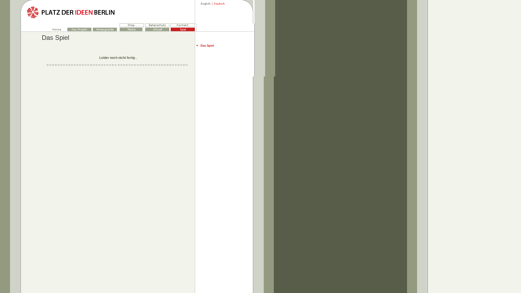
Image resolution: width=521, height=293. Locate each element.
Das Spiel (207, 45)
